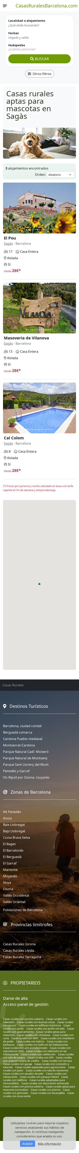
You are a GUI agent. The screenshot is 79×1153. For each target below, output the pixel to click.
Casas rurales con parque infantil (39, 1077)
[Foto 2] (28, 229)
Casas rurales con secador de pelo (23, 1073)
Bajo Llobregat (14, 831)
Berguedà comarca (17, 732)
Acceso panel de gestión (25, 1004)
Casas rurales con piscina (45, 1089)
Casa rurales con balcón (30, 1041)
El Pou (10, 238)
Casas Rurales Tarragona (22, 957)
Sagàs (8, 243)
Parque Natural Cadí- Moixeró (26, 751)
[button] (39, 584)
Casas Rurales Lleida (18, 950)
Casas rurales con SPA (40, 1057)
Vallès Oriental (14, 902)
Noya (7, 882)
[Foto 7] (37, 229)
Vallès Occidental (16, 895)
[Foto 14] (50, 229)
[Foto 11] (45, 229)
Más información (49, 1144)
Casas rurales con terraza (57, 1061)
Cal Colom (14, 438)
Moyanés (10, 876)
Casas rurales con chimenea (33, 1035)
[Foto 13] (48, 229)
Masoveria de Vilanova (26, 338)
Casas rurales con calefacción (38, 1054)
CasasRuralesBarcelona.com (47, 5)
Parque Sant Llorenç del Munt (26, 764)
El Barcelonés (13, 850)
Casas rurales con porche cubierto (23, 1019)
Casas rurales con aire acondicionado (25, 1048)
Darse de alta (15, 998)
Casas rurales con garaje (17, 1064)
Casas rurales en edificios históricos (40, 1025)
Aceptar (27, 1144)
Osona (8, 889)
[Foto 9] (41, 229)
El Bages (9, 844)
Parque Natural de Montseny (25, 758)
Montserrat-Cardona (19, 745)
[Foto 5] (34, 229)
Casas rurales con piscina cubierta (23, 1086)
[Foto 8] (39, 229)
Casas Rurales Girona (19, 944)
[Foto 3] (30, 229)
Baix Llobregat (14, 824)
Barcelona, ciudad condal (22, 726)
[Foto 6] (35, 229)
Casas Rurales (13, 685)
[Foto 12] (46, 229)
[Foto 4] (32, 229)
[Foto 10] (43, 229)
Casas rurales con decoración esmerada (45, 1083)
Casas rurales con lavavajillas (48, 1093)
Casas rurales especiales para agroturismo (40, 1067)
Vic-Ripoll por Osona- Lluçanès (26, 777)
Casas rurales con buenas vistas (36, 1022)
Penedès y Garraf (16, 771)
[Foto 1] (26, 229)
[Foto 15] (52, 229)
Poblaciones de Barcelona (23, 910)
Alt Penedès (12, 812)
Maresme (10, 869)
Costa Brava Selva (16, 837)
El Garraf (10, 863)
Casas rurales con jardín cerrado (45, 1028)
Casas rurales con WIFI (24, 1038)
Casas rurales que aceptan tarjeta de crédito (37, 1059)
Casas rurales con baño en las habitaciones (42, 1044)
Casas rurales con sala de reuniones (47, 1070)
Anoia (7, 818)
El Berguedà (12, 857)
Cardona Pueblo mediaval (22, 739)
